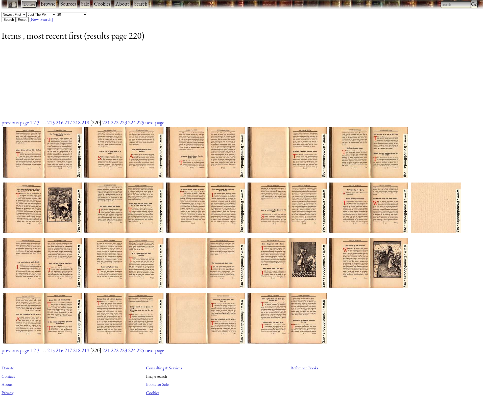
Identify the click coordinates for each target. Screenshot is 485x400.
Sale (85, 3)
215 (51, 122)
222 (114, 122)
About (122, 3)
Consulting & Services (164, 368)
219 (85, 122)
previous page (15, 122)
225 (140, 122)
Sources (68, 3)
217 (68, 122)
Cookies (102, 3)
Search (141, 3)
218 (77, 122)
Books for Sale (157, 384)
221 (106, 122)
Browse (48, 3)
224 (132, 122)
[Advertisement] (153, 83)
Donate (8, 368)
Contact (8, 376)
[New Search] (41, 19)
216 (59, 122)
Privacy (7, 392)
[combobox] (456, 4)
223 (123, 122)
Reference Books (304, 368)
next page (154, 122)
